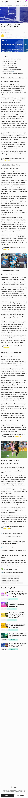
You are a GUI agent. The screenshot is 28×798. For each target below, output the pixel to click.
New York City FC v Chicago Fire (10, 65)
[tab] (12, 53)
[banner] (12, 45)
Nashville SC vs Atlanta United (10, 61)
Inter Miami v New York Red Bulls (10, 67)
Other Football (4, 5)
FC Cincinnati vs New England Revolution (12, 59)
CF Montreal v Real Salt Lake (10, 63)
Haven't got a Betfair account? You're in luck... (13, 73)
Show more (25, 37)
